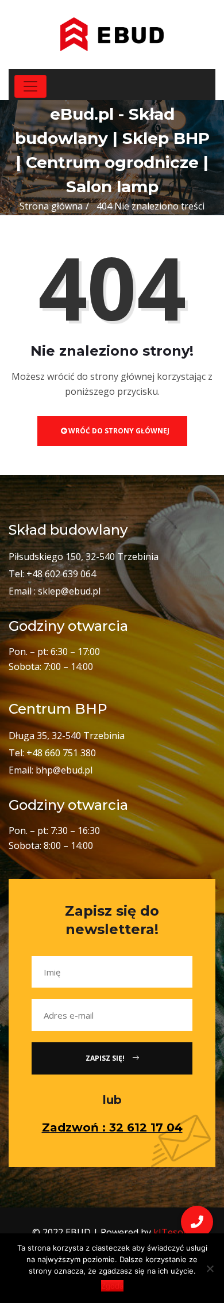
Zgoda (112, 1285)
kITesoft (171, 1232)
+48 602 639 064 (61, 573)
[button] (197, 1222)
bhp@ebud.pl (64, 770)
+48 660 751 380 (61, 752)
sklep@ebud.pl (69, 591)
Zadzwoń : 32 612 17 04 (112, 1127)
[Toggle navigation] (30, 86)
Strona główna (51, 206)
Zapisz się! (106, 1058)
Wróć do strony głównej (118, 431)
